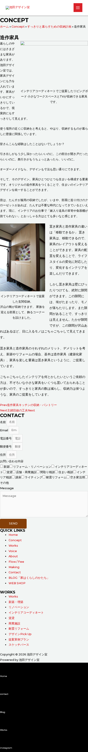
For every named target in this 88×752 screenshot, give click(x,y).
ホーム (4, 26)
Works (13, 545)
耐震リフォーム (56, 477)
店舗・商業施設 (26, 472)
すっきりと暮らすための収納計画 (49, 26)
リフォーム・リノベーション (32, 466)
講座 (18, 477)
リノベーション (19, 607)
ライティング (33, 477)
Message (7, 488)
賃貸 (9, 472)
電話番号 (6, 438)
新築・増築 (16, 602)
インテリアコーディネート (26, 612)
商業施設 (14, 623)
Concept (18, 26)
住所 (3, 454)
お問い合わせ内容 (11, 461)
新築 (6, 466)
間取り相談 (47, 472)
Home (13, 534)
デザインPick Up (20, 634)
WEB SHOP (17, 583)
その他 (4, 482)
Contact (15, 572)
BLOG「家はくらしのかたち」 (29, 577)
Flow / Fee (16, 561)
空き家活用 (77, 477)
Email (4, 430)
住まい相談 (65, 472)
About (13, 556)
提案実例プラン (19, 639)
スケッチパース (19, 644)
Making (14, 567)
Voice (13, 551)
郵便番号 (6, 446)
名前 (3, 422)
